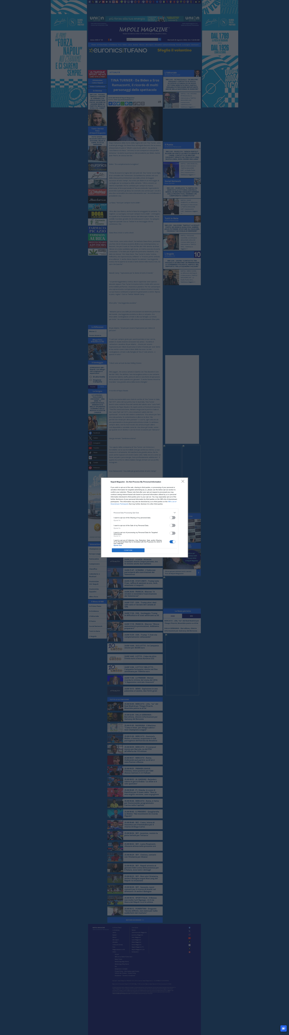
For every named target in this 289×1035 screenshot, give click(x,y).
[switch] (172, 517)
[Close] (183, 482)
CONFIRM (128, 550)
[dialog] (144, 517)
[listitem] (144, 512)
